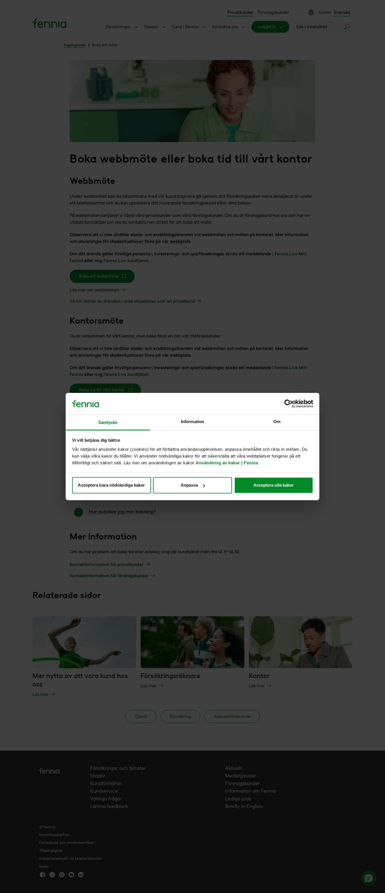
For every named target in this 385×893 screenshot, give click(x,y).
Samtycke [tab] (108, 422)
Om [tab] (276, 421)
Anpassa (189, 485)
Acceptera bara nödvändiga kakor (111, 485)
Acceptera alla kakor (273, 485)
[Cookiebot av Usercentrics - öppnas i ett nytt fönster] (288, 404)
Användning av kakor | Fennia (227, 462)
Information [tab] (192, 421)
